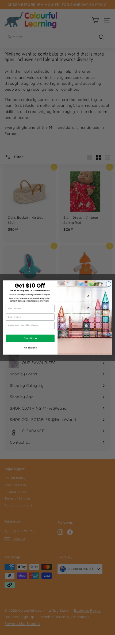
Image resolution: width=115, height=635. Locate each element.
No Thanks (30, 347)
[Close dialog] (108, 284)
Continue (30, 338)
